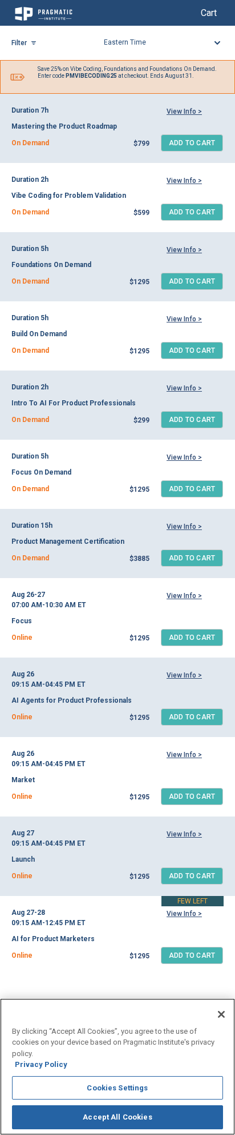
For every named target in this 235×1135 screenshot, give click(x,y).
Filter (19, 43)
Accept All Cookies (117, 1117)
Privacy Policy (41, 1064)
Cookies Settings (117, 1088)
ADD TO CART (192, 143)
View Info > (184, 111)
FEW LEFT (192, 901)
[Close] (221, 1014)
